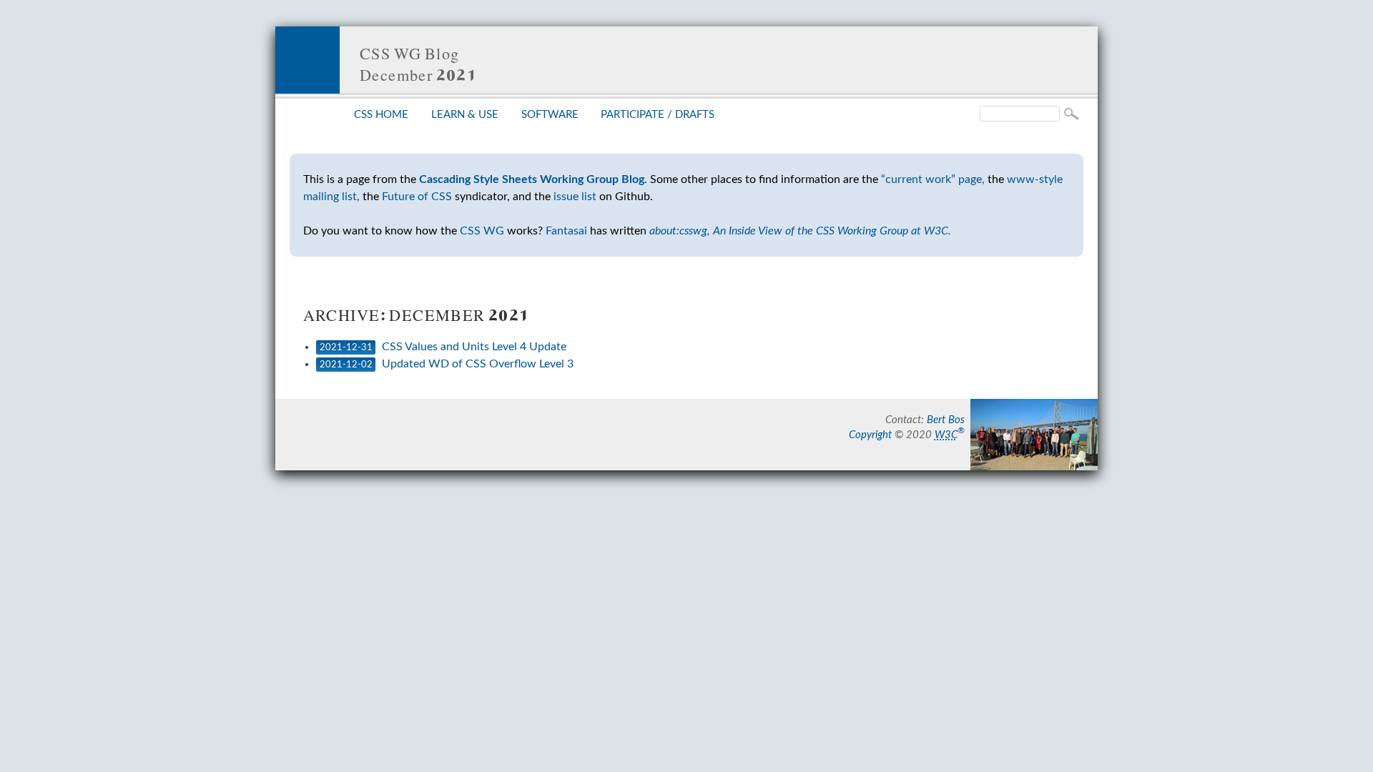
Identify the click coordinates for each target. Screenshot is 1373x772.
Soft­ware (550, 114)
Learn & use (464, 114)
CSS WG (482, 231)
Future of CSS (417, 196)
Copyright (870, 435)
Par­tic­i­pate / (657, 114)
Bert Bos (946, 420)
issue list (574, 196)
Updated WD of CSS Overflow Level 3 (478, 364)
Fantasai (566, 231)
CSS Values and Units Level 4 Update (474, 346)
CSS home (381, 114)
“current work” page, (933, 179)
